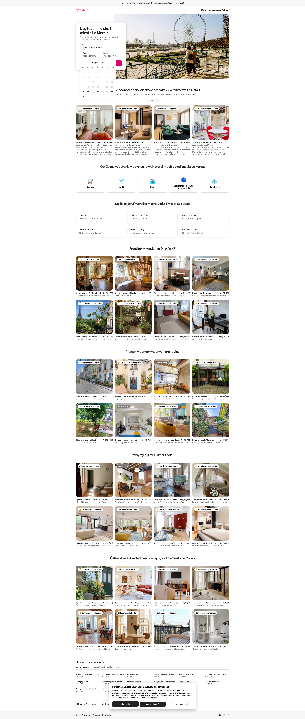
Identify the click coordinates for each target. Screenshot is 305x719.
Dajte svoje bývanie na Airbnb (214, 10)
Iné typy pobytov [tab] (83, 667)
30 (112, 92)
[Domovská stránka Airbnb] (82, 10)
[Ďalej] (157, 100)
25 (88, 92)
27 (98, 92)
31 (83, 97)
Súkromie (96, 715)
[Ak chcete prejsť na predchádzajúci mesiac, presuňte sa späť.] (84, 62)
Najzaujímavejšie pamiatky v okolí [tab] (106, 667)
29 (107, 92)
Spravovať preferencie (180, 704)
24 (84, 92)
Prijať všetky (125, 704)
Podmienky (106, 715)
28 (102, 92)
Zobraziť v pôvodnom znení (173, 3)
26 (93, 92)
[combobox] (101, 47)
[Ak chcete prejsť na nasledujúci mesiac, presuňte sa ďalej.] (111, 62)
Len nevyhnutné (152, 704)
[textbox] (90, 55)
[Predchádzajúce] (148, 100)
